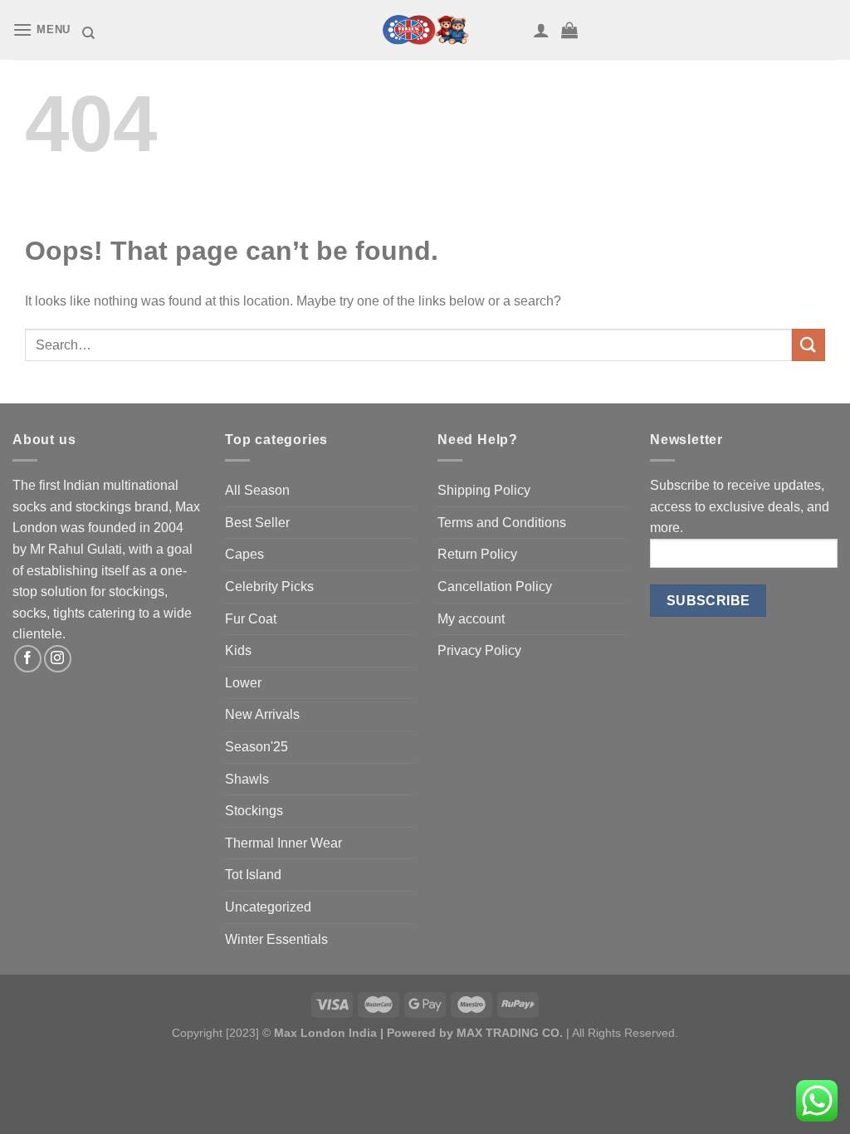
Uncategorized (268, 907)
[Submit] (808, 345)
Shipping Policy (483, 490)
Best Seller (257, 523)
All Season (257, 490)
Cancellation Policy (494, 586)
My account (471, 619)
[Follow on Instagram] (57, 658)
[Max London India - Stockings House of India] (425, 30)
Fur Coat (250, 619)
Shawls (247, 779)
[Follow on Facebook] (28, 658)
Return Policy (477, 554)
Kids (238, 650)
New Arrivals (262, 714)
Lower (243, 683)
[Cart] (569, 30)
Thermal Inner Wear (283, 843)
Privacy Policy (479, 650)
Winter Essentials (276, 939)
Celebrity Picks (269, 586)
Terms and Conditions (501, 523)
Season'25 (256, 747)
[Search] (88, 33)
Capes (244, 554)
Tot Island (253, 875)
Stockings (254, 811)
